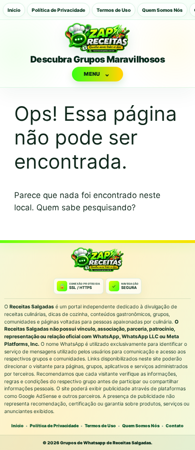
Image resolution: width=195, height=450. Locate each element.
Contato (175, 425)
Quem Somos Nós (162, 10)
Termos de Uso (114, 10)
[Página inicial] (97, 38)
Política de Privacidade (58, 10)
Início (14, 10)
